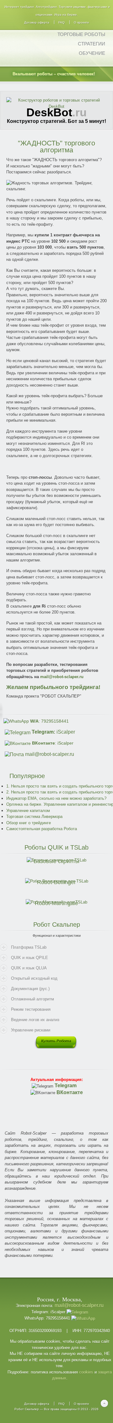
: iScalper (52, 743)
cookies (86, 1372)
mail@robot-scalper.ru (49, 754)
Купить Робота (56, 1041)
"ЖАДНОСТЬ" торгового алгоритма (56, 146)
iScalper (53, 732)
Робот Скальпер (26, 1409)
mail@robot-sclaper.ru (61, 676)
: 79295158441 (49, 721)
